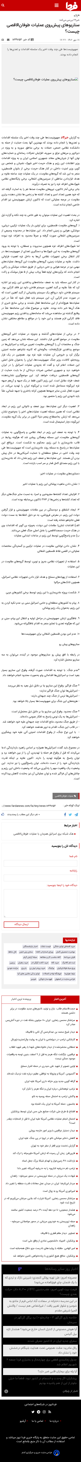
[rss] (48, 1412)
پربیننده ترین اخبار (21, 999)
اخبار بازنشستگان (30, 946)
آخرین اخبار (60, 999)
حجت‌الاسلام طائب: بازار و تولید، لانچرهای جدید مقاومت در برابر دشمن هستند (42, 1011)
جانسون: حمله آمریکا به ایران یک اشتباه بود (53, 1104)
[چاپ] (4, 40)
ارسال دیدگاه (21, 924)
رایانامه (73, 871)
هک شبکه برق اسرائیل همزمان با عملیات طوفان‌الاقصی (43, 834)
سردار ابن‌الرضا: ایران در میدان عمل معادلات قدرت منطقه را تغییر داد (40, 1184)
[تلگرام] (76, 815)
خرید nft (55, 963)
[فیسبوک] (66, 815)
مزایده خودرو (13, 968)
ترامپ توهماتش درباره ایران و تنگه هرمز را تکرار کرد (48, 1089)
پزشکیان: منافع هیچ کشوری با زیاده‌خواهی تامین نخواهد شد (44, 1256)
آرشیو (23, 1421)
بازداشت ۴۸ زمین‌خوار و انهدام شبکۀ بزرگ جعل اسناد (48, 1161)
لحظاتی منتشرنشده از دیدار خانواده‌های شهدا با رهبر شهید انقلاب (42, 1047)
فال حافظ (12, 952)
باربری (24, 968)
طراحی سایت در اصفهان (65, 979)
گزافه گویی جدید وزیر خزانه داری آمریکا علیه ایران (50, 1081)
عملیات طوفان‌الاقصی (64, 796)
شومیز (33, 979)
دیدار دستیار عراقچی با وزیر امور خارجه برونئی (52, 1131)
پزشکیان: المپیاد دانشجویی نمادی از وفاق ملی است (48, 1241)
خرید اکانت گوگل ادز (39, 963)
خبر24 (65, 138)
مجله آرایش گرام (30, 957)
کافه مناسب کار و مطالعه (50, 957)
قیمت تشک (45, 946)
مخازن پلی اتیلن (26, 952)
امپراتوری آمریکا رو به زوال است (59, 1191)
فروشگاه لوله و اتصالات (52, 974)
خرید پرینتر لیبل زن (37, 968)
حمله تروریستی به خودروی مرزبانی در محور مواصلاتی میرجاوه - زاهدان (42, 1224)
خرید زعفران (23, 963)
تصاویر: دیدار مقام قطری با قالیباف (57, 1233)
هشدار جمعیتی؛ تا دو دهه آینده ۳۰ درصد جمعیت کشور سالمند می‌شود (43, 1212)
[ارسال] (9, 40)
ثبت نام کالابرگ (68, 963)
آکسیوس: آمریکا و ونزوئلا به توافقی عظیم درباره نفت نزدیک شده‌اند (41, 1074)
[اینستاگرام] (43, 1412)
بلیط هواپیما (69, 974)
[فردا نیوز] (71, 6)
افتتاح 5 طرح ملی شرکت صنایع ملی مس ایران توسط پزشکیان (43, 1112)
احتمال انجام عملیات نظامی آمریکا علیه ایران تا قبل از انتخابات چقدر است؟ (41, 1121)
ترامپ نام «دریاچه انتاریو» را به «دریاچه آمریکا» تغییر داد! (46, 1168)
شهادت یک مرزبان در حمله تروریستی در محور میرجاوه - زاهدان (42, 1176)
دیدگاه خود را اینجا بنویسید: (62, 886)
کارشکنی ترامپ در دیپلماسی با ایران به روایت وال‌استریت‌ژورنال (43, 1040)
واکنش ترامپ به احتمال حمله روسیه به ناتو (53, 1096)
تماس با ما (38, 1421)
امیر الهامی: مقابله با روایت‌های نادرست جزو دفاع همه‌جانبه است (42, 1248)
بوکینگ (51, 968)
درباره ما (54, 1421)
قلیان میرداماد (69, 957)
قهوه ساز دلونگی (45, 979)
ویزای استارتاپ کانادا (44, 952)
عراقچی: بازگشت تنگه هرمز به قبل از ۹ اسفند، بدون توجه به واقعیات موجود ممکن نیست (41, 1056)
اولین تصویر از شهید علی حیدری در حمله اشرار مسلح (48, 1066)
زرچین (12, 963)
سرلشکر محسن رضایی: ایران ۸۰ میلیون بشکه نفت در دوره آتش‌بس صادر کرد (40, 1022)
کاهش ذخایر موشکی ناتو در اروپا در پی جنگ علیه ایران (47, 1138)
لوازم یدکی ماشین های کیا (29, 974)
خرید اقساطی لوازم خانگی (64, 946)
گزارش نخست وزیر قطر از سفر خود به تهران (53, 1146)
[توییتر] (70, 815)
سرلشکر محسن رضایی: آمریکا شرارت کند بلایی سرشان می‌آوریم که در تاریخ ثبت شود (39, 1200)
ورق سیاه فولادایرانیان (66, 968)
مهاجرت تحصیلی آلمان (65, 952)
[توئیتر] (32, 1412)
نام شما (73, 857)
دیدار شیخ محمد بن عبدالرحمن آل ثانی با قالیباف (50, 1032)
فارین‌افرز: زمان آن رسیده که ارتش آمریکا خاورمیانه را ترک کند (44, 1153)
